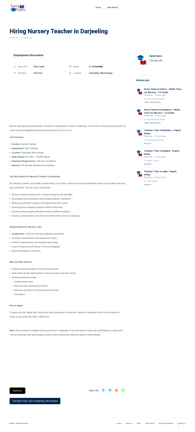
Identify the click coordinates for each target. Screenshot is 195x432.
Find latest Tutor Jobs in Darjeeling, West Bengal (34, 401)
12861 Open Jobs (155, 60)
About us (129, 423)
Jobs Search (112, 7)
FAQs (139, 423)
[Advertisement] (68, 105)
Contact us (181, 423)
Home (98, 7)
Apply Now (17, 391)
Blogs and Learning (166, 423)
